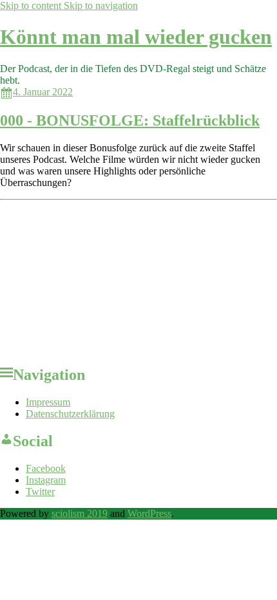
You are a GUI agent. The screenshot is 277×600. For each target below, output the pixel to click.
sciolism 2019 (80, 513)
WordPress (149, 513)
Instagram (46, 479)
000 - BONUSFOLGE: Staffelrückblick (130, 120)
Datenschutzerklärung (70, 413)
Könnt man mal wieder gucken (136, 36)
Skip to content (32, 5)
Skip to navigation (101, 5)
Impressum (48, 402)
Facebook (46, 468)
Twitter (40, 491)
